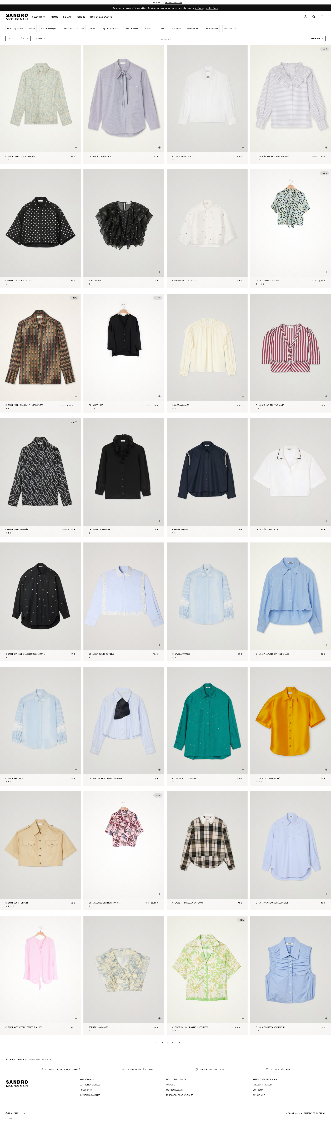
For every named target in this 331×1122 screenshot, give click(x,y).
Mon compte (258, 1090)
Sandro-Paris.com (173, 2)
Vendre (81, 17)
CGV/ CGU (170, 1085)
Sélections (39, 17)
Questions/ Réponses (90, 1085)
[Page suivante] (179, 1042)
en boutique (212, 8)
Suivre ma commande (90, 1095)
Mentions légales (174, 1090)
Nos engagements (101, 17)
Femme (54, 17)
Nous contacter (88, 1090)
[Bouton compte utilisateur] (305, 16)
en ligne (199, 8)
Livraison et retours (262, 1085)
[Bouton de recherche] (313, 16)
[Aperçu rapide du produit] (76, 147)
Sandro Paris (259, 1095)
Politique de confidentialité (179, 1095)
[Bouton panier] (322, 16)
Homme (67, 17)
